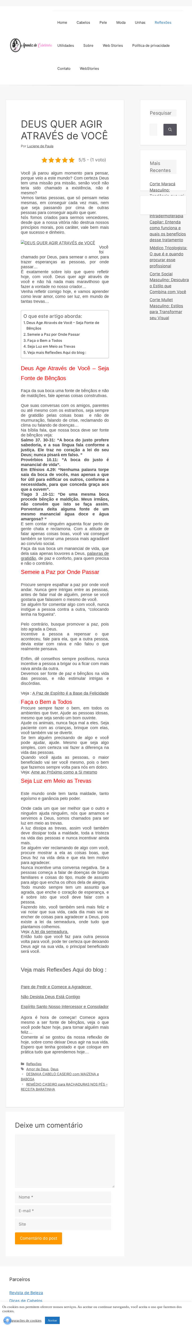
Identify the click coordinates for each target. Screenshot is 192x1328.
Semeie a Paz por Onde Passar (53, 334)
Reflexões (163, 22)
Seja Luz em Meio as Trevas (51, 346)
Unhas (140, 22)
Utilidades (65, 45)
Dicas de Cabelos (25, 1300)
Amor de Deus (37, 1069)
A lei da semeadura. (49, 931)
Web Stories (113, 45)
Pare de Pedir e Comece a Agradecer (56, 987)
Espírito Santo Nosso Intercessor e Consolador (65, 1006)
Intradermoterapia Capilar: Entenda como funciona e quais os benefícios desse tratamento (168, 228)
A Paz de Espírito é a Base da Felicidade (70, 693)
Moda (121, 22)
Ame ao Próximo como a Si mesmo (64, 772)
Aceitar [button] (52, 1320)
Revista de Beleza (26, 1292)
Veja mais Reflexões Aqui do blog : (56, 352)
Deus (55, 1069)
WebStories (89, 68)
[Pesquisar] (170, 130)
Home (62, 22)
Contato (63, 68)
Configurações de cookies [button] (22, 1320)
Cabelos (83, 22)
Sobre (88, 45)
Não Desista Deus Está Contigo (50, 996)
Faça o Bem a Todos (44, 340)
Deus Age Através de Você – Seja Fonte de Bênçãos (62, 325)
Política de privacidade (151, 45)
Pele (103, 22)
